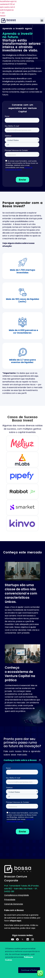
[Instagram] (32, 939)
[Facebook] (17, 939)
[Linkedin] (27, 939)
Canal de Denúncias (13, 904)
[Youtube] (12, 939)
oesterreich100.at (7, 4)
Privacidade (9, 899)
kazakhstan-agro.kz (8, 1)
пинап (2, 16)
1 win (2, 13)
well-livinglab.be (7, 10)
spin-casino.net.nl (7, 7)
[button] (42, 20)
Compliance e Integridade (16, 895)
